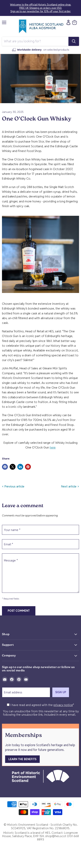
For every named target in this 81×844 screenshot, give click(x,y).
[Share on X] (13, 467)
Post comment (19, 610)
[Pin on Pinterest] (28, 467)
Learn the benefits (22, 759)
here (53, 447)
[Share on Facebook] (5, 467)
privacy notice (63, 705)
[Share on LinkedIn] (20, 467)
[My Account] (67, 22)
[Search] (73, 41)
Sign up (60, 692)
